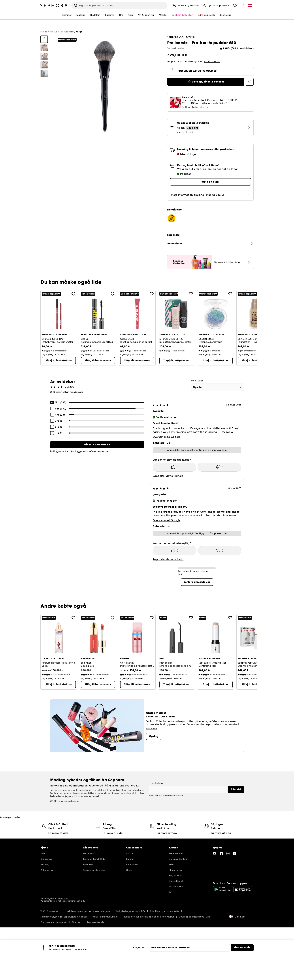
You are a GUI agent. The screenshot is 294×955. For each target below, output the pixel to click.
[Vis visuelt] (44, 39)
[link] (97, 444)
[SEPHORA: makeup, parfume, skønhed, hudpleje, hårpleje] (54, 5)
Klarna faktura (212, 61)
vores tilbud (63, 898)
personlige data (129, 793)
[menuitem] (185, 5)
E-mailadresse (156, 783)
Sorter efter (197, 380)
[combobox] (217, 387)
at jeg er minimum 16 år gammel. (80, 796)
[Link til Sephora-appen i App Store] (242, 889)
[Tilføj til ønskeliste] (73, 293)
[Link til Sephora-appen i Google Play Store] (222, 889)
